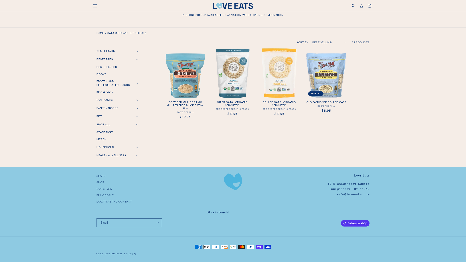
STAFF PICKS (105, 132)
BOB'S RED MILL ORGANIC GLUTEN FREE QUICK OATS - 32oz (185, 105)
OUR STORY (104, 188)
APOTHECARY (105, 51)
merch (101, 139)
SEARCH (102, 176)
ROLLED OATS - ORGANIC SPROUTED (279, 104)
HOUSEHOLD (105, 147)
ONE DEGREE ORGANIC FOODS (232, 109)
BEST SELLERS (106, 67)
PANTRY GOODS (107, 108)
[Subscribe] (158, 222)
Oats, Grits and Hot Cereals (126, 33)
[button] (95, 6)
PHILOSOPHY (105, 195)
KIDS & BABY (104, 92)
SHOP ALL (103, 124)
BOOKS (101, 74)
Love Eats (110, 253)
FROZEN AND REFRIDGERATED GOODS (113, 83)
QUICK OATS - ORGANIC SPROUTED (232, 104)
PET (99, 116)
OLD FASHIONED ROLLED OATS (326, 102)
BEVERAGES (104, 59)
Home (100, 33)
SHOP (100, 182)
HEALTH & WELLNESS (111, 155)
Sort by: (302, 42)
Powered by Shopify (126, 253)
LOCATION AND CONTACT (114, 201)
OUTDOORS (104, 100)
